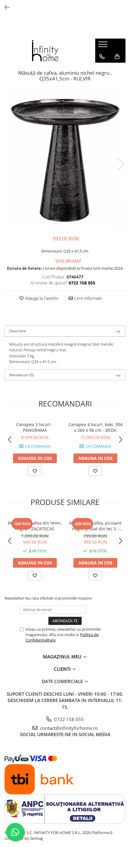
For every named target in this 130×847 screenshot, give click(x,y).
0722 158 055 (68, 719)
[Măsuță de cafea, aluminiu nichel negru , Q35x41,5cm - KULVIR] (65, 158)
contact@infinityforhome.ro (68, 728)
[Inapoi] (4, 7)
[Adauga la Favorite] (35, 471)
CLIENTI (63, 669)
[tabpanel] (65, 158)
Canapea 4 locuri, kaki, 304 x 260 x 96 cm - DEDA (95, 427)
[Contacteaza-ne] (102, 57)
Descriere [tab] (17, 331)
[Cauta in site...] (102, 69)
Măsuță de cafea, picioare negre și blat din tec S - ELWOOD (95, 526)
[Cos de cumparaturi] (117, 57)
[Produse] (103, 46)
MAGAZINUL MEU (63, 657)
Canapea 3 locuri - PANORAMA (34, 427)
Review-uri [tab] (21, 375)
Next (120, 164)
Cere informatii (87, 298)
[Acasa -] (45, 50)
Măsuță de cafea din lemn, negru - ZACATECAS (35, 526)
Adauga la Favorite (41, 298)
